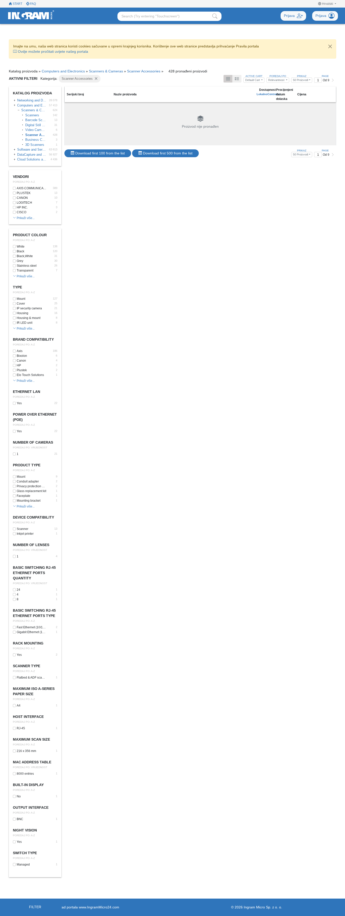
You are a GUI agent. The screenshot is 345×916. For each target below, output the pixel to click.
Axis (19, 351)
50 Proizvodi (300, 80)
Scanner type (26, 666)
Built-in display (28, 785)
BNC (20, 819)
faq (32, 4)
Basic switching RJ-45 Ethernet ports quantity (34, 572)
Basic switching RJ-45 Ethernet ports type (34, 613)
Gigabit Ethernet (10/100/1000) (31, 632)
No (19, 796)
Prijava (289, 16)
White (20, 246)
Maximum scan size (31, 739)
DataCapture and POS (31, 154)
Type (17, 287)
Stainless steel (27, 265)
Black (20, 251)
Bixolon (22, 356)
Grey (20, 261)
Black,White (25, 256)
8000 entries (25, 773)
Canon (22, 198)
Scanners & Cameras (106, 71)
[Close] (330, 46)
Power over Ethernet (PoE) (35, 417)
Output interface (30, 807)
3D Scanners (34, 145)
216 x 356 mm (26, 751)
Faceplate (23, 496)
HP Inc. (22, 207)
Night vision (25, 830)
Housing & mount (28, 318)
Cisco (21, 212)
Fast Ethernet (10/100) (31, 627)
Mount (21, 299)
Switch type (25, 853)
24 (18, 589)
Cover (21, 303)
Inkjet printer (25, 533)
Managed (23, 864)
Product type (26, 465)
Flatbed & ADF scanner (31, 677)
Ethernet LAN (26, 392)
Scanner (22, 529)
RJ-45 (21, 728)
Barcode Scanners (35, 120)
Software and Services (31, 149)
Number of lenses (31, 545)
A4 (18, 705)
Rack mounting (28, 643)
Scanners (32, 115)
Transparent (25, 270)
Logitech (24, 202)
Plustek (24, 193)
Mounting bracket (28, 500)
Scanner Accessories (143, 71)
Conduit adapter (28, 481)
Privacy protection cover (31, 486)
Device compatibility (33, 517)
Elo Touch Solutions (30, 375)
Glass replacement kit (31, 491)
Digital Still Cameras (35, 125)
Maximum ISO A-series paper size (34, 691)
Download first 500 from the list (167, 153)
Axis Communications (32, 188)
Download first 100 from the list (99, 153)
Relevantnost (276, 80)
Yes (19, 403)
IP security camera (29, 308)
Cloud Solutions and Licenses (31, 159)
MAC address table (32, 762)
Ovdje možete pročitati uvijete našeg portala (52, 51)
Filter (35, 907)
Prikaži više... (25, 218)
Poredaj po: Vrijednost (30, 447)
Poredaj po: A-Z (24, 181)
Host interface (28, 717)
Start (17, 4)
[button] (327, 4)
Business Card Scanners (35, 140)
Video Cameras (35, 130)
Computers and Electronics (63, 71)
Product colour (30, 235)
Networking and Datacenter (31, 100)
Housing (22, 313)
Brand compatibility (33, 339)
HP (19, 365)
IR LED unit (24, 323)
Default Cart (253, 80)
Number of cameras (33, 442)
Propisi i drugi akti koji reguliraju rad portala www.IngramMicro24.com (64, 907)
